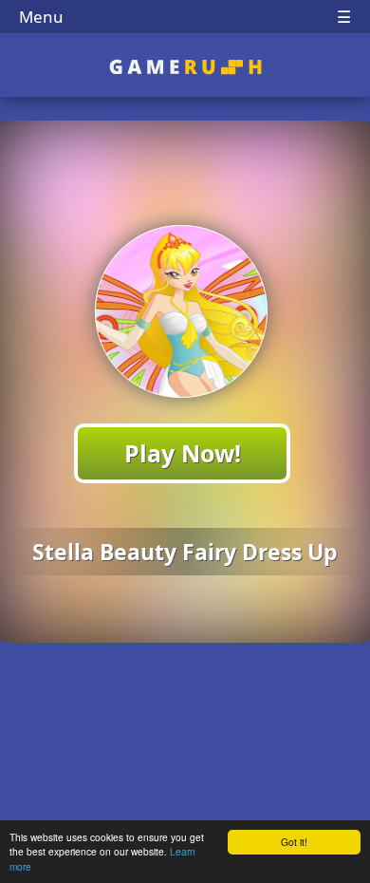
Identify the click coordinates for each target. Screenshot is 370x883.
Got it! (294, 842)
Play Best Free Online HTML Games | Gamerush (185, 67)
